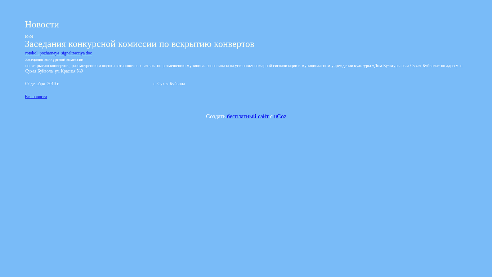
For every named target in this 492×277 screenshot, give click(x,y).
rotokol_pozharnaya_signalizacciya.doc (58, 53)
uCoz (280, 116)
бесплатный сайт (248, 116)
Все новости (36, 96)
